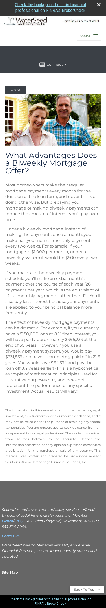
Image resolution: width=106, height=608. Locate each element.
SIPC (18, 521)
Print (16, 90)
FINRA (7, 521)
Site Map (10, 572)
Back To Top (84, 589)
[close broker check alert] (99, 5)
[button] (89, 36)
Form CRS (11, 536)
